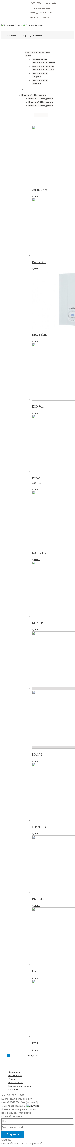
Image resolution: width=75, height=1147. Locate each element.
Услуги (11, 1079)
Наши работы (15, 1075)
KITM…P (37, 623)
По (39, 59)
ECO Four (38, 406)
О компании (14, 1072)
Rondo (36, 971)
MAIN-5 (37, 754)
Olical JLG (39, 827)
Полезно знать (15, 1082)
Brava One (39, 262)
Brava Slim (39, 334)
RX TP (36, 1043)
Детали (36, 196)
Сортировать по (43, 62)
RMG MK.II (39, 899)
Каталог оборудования (20, 1086)
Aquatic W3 (39, 189)
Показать (40, 98)
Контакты (13, 1089)
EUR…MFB (39, 553)
